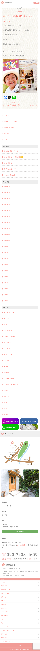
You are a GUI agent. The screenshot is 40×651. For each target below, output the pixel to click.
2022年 (6, 252)
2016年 (6, 288)
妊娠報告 (7, 372)
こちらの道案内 (22, 545)
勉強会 (6, 366)
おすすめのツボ (9, 312)
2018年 (6, 276)
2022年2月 (7, 210)
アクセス (3, 623)
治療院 (13, 102)
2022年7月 (7, 192)
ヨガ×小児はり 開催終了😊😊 (14, 157)
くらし (6, 324)
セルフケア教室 (9, 354)
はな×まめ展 (8, 330)
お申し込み (4, 634)
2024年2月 (7, 186)
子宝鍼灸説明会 (9, 378)
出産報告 (7, 360)
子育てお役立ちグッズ (11, 384)
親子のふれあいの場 (10, 169)
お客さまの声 (4, 608)
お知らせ (7, 133)
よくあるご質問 (5, 626)
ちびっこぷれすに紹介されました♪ (18, 16)
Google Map (20, 531)
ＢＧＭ (6, 414)
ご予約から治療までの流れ (8, 630)
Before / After (4, 611)
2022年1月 (7, 216)
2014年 (6, 300)
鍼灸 (5, 408)
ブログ (6, 139)
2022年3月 (7, 204)
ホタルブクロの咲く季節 (11, 105)
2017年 (6, 282)
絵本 (5, 402)
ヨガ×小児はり (8, 163)
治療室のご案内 (9, 127)
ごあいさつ (7, 115)
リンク (3, 619)
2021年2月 (7, 228)
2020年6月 (7, 234)
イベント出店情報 (9, 336)
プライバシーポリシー (7, 641)
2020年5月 (7, 240)
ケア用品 (7, 348)
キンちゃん (7, 342)
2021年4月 (7, 222)
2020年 (6, 264)
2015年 (6, 294)
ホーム (3, 582)
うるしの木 (32, 105)
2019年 (6, 270)
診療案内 (3, 604)
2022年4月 (7, 198)
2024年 (6, 246)
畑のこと (7, 396)
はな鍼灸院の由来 (9, 175)
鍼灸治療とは (4, 615)
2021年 (6, 258)
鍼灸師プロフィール (10, 121)
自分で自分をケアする (11, 151)
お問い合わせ (4, 637)
